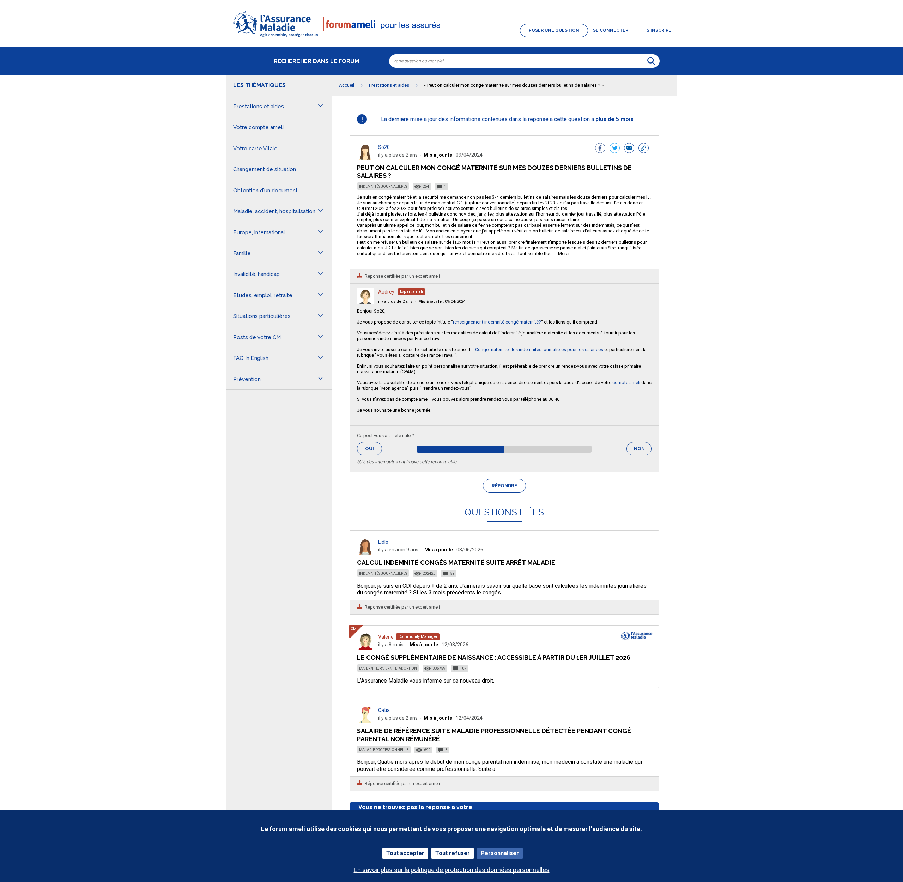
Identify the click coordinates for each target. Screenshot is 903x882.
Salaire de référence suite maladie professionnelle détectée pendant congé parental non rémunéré (494, 734)
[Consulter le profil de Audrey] (365, 302)
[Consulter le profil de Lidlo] (365, 552)
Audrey (386, 292)
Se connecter (610, 30)
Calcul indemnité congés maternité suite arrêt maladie (456, 562)
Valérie (386, 637)
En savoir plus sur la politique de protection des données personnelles (452, 870)
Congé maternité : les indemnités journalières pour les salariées (539, 349)
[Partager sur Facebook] (600, 149)
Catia (384, 710)
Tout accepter (405, 853)
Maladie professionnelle (383, 750)
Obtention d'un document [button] (265, 190)
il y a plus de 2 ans (395, 301)
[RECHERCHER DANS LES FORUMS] (651, 61)
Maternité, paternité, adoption (388, 668)
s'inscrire (659, 30)
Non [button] (643, 450)
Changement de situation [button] (264, 169)
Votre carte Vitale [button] (255, 148)
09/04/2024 (441, 301)
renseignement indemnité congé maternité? (497, 322)
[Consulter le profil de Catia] (365, 721)
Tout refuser (452, 853)
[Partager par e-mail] (629, 149)
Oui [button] (373, 448)
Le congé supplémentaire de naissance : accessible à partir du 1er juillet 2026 (493, 657)
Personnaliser (500, 853)
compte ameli (626, 382)
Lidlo (383, 542)
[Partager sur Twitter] (615, 149)
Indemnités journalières (383, 186)
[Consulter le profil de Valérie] (365, 647)
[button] (451, 37)
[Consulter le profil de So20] (365, 158)
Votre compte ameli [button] (258, 127)
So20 (384, 147)
